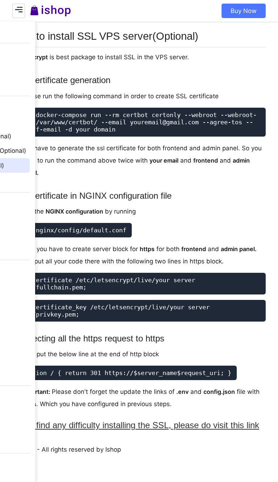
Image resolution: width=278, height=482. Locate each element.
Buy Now (244, 10)
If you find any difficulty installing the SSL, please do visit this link (135, 425)
